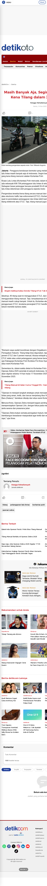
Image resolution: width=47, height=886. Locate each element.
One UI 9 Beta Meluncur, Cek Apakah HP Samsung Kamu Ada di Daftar (32, 728)
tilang (5, 505)
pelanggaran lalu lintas (20, 505)
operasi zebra (8, 510)
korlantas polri (39, 505)
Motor (27, 61)
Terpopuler (8, 66)
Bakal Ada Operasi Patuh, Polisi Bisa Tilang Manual (22, 529)
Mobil (20, 61)
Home (5, 61)
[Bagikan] (43, 498)
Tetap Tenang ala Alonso (11, 634)
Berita (13, 61)
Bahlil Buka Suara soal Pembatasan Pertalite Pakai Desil (32, 700)
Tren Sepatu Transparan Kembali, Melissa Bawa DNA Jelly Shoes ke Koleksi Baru (10, 729)
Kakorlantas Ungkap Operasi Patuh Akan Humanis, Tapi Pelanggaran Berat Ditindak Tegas (22, 552)
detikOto (5, 84)
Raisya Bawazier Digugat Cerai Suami (14, 664)
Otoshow (39, 66)
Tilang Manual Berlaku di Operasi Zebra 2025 (19, 537)
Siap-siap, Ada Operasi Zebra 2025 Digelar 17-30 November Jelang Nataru (21, 545)
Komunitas (20, 66)
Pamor (30, 66)
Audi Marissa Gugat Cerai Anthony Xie (9, 699)
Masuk (42, 2)
